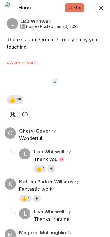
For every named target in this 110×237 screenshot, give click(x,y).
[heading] (26, 7)
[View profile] (10, 7)
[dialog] (55, 118)
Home (31, 26)
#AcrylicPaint (22, 62)
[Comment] (24, 114)
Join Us (74, 8)
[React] (12, 114)
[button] (15, 99)
